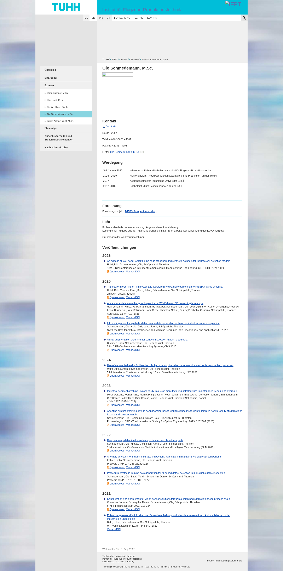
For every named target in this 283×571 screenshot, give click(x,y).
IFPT (114, 59)
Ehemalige (51, 128)
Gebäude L (112, 126)
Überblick (50, 69)
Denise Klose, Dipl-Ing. (58, 107)
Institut (104, 17)
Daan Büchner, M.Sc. (57, 93)
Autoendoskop (148, 211)
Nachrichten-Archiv (56, 147)
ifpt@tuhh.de (184, 566)
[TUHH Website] (66, 7)
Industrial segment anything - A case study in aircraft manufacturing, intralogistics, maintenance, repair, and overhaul (172, 391)
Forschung (122, 17)
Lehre (138, 17)
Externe (135, 59)
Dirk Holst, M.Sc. (55, 100)
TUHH (105, 59)
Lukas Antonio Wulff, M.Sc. (60, 121)
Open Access (117, 271)
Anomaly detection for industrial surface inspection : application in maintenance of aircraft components (164, 456)
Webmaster (108, 549)
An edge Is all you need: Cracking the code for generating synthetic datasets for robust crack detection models (168, 261)
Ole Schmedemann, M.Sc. (124, 152)
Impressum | (222, 560)
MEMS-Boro (132, 211)
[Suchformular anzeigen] (244, 18)
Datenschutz (235, 560)
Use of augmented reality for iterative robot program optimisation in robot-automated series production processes (170, 365)
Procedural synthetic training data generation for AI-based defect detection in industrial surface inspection (166, 473)
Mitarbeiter (51, 77)
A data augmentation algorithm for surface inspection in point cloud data (147, 339)
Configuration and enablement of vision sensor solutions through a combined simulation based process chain (168, 499)
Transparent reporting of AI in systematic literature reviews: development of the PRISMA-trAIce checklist (165, 286)
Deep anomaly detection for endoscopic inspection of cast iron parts (145, 440)
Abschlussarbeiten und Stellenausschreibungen (59, 138)
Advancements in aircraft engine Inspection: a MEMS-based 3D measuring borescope (155, 303)
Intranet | (211, 560)
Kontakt (152, 17)
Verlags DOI (133, 271)
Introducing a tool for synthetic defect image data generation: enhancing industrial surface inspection (163, 323)
